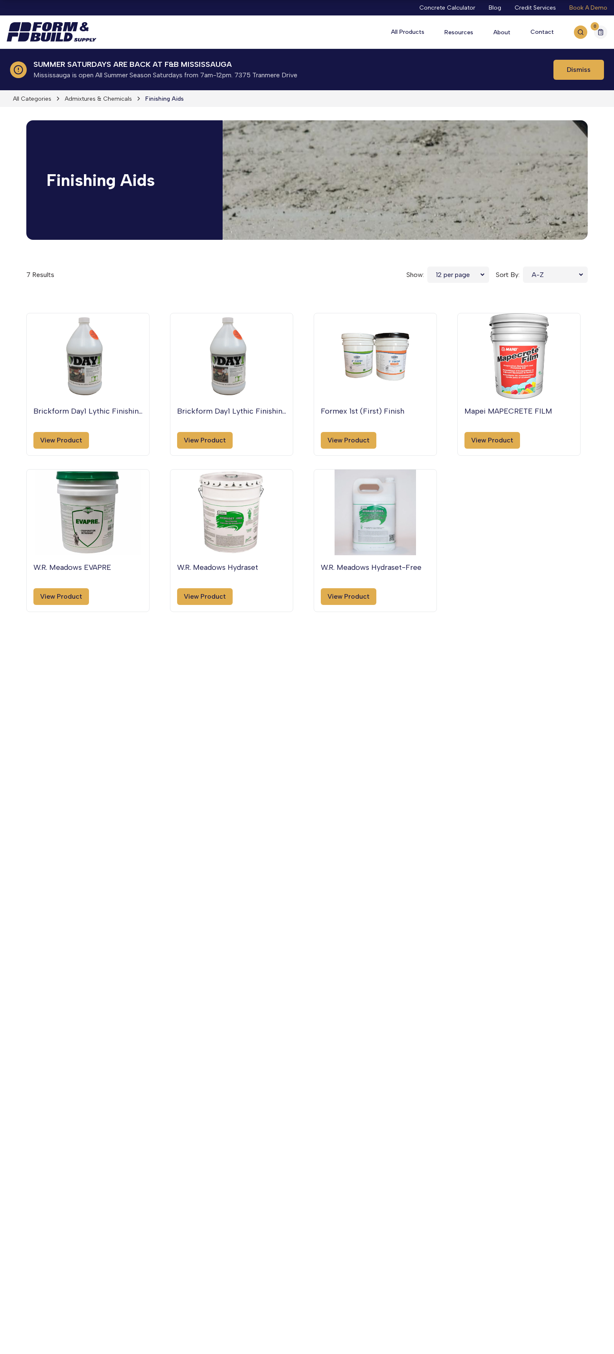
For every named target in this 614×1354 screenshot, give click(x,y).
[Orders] (600, 32)
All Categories (32, 98)
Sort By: (508, 275)
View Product (61, 440)
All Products (407, 32)
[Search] (580, 32)
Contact (542, 32)
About (501, 32)
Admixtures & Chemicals (98, 98)
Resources (458, 32)
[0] (600, 33)
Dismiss (579, 70)
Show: (415, 275)
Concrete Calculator (447, 7)
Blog (495, 7)
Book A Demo (588, 7)
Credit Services (535, 7)
